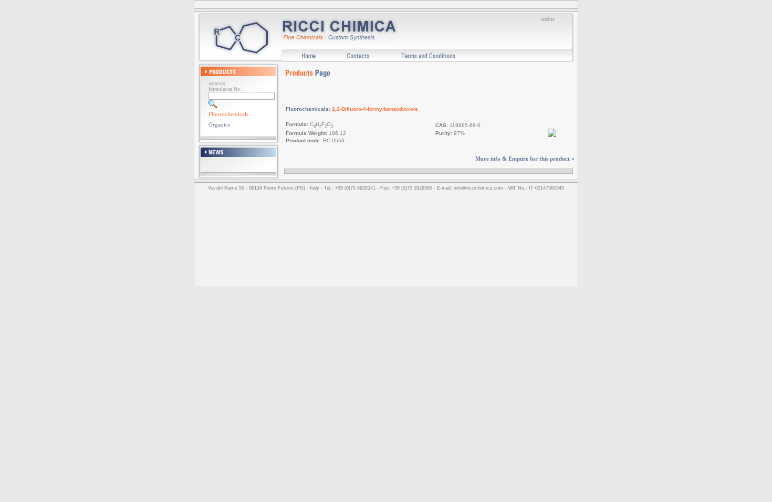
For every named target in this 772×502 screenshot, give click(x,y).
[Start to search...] (212, 103)
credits (548, 19)
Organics (219, 124)
